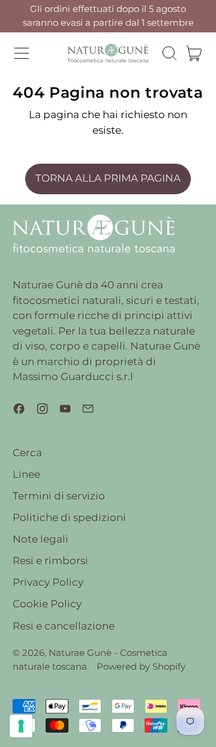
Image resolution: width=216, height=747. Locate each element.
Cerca (27, 453)
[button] (169, 53)
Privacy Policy (48, 582)
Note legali (40, 539)
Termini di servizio (59, 496)
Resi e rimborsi (50, 561)
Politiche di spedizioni (69, 517)
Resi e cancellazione (64, 626)
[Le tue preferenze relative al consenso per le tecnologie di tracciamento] (21, 726)
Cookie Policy (47, 604)
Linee (26, 474)
